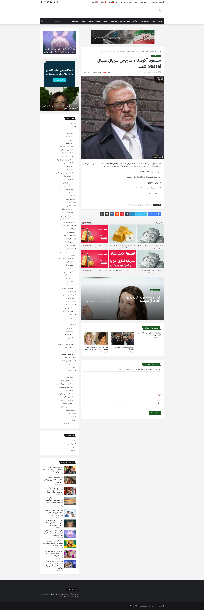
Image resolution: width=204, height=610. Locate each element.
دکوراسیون (69, 331)
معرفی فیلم (67, 397)
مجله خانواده (71, 364)
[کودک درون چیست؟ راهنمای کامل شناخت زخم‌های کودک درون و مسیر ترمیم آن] (70, 523)
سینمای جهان (67, 183)
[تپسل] (45, 62)
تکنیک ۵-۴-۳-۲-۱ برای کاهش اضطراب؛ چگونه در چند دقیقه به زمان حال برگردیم (53, 533)
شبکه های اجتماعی (67, 288)
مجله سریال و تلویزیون (66, 387)
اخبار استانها (69, 133)
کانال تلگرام (75, 21)
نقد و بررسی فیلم (65, 400)
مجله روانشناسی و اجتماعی (65, 384)
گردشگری (90, 21)
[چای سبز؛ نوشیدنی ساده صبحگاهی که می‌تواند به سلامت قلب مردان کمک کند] (70, 470)
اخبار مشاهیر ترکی (67, 212)
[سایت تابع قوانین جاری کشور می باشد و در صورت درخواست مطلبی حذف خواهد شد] (122, 37)
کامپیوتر (70, 338)
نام (159, 395)
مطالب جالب (71, 413)
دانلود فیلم (70, 268)
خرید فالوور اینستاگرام (62, 594)
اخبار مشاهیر (145, 21)
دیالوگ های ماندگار (69, 295)
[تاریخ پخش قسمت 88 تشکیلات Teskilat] (122, 338)
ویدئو (73, 420)
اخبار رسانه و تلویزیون (146, 51)
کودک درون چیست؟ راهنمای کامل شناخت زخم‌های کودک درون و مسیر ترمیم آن (54, 522)
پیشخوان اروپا (71, 232)
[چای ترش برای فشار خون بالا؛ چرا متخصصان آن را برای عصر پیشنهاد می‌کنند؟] (70, 554)
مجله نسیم (114, 21)
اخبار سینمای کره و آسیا (63, 173)
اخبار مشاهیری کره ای (66, 219)
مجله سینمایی (69, 390)
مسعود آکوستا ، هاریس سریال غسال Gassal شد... (139, 205)
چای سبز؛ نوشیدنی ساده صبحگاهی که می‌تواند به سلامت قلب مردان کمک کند (53, 469)
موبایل (52, 594)
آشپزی (73, 123)
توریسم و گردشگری (69, 242)
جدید (155, 72)
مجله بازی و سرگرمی (69, 357)
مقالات (73, 417)
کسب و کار (69, 377)
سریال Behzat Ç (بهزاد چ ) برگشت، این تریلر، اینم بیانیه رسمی (149, 334)
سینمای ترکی (67, 179)
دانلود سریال (69, 265)
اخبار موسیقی (69, 189)
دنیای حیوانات (71, 291)
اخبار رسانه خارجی (65, 156)
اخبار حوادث (69, 143)
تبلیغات (135, 2)
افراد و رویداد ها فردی (68, 225)
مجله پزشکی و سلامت (68, 361)
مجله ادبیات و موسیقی (68, 354)
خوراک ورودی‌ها (70, 444)
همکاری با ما (127, 2)
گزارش (105, 21)
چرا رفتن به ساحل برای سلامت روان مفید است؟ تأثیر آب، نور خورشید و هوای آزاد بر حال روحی (54, 501)
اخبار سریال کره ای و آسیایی (62, 160)
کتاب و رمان (69, 282)
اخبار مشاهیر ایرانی (67, 209)
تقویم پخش (67, 163)
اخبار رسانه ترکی (134, 51)
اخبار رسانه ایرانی (66, 150)
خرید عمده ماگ (74, 594)
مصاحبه (98, 21)
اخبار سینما (70, 169)
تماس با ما (119, 2)
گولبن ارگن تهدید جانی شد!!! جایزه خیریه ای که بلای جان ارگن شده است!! (96, 348)
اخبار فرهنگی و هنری (66, 186)
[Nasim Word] (161, 11)
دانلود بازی (69, 262)
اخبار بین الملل (68, 140)
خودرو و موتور (71, 249)
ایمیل (159, 403)
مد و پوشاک (69, 341)
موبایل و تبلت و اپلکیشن (65, 344)
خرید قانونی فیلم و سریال (65, 258)
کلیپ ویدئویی (68, 423)
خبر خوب (70, 374)
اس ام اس (70, 328)
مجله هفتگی (71, 371)
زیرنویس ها (69, 278)
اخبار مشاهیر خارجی (67, 216)
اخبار (154, 21)
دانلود (83, 21)
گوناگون (72, 324)
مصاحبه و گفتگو (70, 410)
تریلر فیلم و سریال (65, 394)
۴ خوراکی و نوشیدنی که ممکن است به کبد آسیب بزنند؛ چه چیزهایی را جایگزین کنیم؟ (54, 490)
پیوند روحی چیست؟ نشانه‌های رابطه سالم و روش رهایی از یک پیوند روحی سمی (53, 512)
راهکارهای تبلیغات (65, 380)
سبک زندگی (71, 298)
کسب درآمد (71, 315)
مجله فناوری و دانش (66, 407)
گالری (73, 318)
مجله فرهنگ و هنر (67, 404)
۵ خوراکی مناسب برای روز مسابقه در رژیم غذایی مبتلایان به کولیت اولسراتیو (60, 50)
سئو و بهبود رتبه (68, 308)
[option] (122, 298)
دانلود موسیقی (68, 272)
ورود (73, 440)
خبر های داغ (71, 245)
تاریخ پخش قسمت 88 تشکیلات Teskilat (124, 348)
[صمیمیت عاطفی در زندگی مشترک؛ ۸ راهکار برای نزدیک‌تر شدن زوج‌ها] (70, 480)
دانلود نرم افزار (68, 275)
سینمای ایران (67, 176)
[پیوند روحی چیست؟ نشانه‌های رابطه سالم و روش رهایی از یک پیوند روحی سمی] (70, 513)
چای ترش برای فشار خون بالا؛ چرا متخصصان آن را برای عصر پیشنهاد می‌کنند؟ (54, 553)
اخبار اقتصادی (69, 136)
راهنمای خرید (69, 334)
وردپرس (72, 450)
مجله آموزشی (71, 351)
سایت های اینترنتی (67, 311)
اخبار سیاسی (69, 166)
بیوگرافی (135, 21)
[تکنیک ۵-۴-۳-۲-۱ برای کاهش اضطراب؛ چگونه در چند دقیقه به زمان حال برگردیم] (70, 534)
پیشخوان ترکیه (70, 239)
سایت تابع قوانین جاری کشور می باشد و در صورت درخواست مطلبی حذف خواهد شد (122, 29)
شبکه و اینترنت (70, 305)
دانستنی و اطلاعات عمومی (67, 252)
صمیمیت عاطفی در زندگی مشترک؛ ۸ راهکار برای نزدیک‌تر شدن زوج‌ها (54, 479)
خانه (159, 21)
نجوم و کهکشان (68, 347)
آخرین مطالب (143, 2)
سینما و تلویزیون (125, 21)
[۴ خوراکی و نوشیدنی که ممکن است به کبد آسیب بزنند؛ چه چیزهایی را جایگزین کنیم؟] (70, 491)
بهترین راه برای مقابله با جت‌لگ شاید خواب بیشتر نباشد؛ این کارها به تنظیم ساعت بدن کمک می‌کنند (53, 564)
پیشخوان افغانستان (69, 235)
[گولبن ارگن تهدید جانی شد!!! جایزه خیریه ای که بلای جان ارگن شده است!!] (96, 338)
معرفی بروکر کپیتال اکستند (66, 596)
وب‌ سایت (118, 403)
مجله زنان (72, 367)
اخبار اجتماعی (69, 130)
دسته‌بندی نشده (70, 285)
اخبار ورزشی (69, 193)
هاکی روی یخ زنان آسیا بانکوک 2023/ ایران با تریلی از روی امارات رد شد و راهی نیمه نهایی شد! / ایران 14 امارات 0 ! (58, 105)
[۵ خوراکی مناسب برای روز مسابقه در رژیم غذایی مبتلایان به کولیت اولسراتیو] (70, 544)
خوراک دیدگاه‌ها (70, 447)
